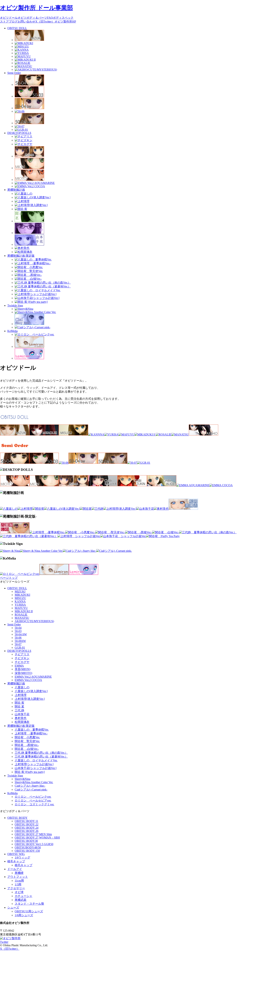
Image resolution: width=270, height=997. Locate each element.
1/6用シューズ (24, 915)
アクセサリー (16, 888)
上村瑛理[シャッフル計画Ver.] (34, 764)
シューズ (13, 907)
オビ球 (19, 892)
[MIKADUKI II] (145, 434)
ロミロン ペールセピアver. (33, 800)
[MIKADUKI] (44, 434)
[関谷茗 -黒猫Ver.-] (138, 532)
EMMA (19, 665)
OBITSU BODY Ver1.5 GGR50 (34, 844)
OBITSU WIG (16, 854)
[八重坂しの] (9, 508)
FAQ (50, 17)
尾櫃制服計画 (16, 189)
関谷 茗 (19, 706)
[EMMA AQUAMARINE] (192, 485)
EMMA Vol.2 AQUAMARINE (33, 676)
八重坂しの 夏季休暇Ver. (32, 729)
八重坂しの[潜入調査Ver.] (31, 691)
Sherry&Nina (22, 778)
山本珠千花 (22, 714)
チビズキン (22, 658)
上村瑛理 (20, 695)
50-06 (18, 637)
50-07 (18, 644)
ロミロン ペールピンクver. (33, 796)
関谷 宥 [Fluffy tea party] (30, 771)
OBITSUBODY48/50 (28, 847)
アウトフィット (17, 876)
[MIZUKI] (14, 434)
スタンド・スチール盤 (29, 903)
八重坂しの (22, 687)
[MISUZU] (73, 434)
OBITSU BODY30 (26, 840)
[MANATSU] (180, 434)
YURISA (20, 604)
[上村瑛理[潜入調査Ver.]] (119, 508)
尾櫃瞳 (19, 872)
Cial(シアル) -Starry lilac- (30, 785)
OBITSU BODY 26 (26, 830)
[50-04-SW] (83, 462)
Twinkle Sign (15, 305)
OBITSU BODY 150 (27, 850)
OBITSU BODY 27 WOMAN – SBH (37, 837)
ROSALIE (21, 614)
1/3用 (18, 884)
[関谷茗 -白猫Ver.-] (165, 532)
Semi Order (14, 72)
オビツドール (9, 17)
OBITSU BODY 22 (26, 824)
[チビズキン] (132, 485)
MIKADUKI (22, 594)
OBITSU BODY (17, 817)
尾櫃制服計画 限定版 (21, 255)
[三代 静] (97, 508)
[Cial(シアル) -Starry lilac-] (79, 550)
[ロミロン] (19, 573)
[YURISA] (111, 434)
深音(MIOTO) (23, 673)
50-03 (18, 631)
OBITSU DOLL (17, 28)
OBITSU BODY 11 (26, 821)
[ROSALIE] (163, 434)
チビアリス (22, 654)
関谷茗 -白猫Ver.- (27, 748)
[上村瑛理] (25, 508)
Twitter (4, 942)
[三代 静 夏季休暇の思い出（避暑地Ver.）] (28, 536)
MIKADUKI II (24, 611)
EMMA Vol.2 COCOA (28, 680)
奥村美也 (20, 718)
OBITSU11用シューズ (29, 911)
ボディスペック (63, 17)
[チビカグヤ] (103, 485)
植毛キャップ (16, 861)
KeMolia (12, 331)
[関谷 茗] (86, 508)
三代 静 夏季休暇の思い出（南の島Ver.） (41, 752)
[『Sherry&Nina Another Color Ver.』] (41, 550)
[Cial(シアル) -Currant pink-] (114, 550)
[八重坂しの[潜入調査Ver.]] (62, 508)
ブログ (13, 21)
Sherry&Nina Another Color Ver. (34, 782)
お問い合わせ (26, 21)
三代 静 (19, 710)
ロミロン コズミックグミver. (34, 804)
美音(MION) (22, 669)
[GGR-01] (143, 462)
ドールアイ (14, 869)
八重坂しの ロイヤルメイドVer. (36, 760)
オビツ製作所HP (65, 21)
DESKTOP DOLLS (19, 132)
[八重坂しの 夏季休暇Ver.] (14, 532)
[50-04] (14, 462)
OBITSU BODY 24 (26, 827)
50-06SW (20, 640)
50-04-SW (21, 634)
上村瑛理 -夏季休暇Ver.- (31, 733)
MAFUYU (21, 608)
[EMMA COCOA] (221, 485)
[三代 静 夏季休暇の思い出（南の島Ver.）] (208, 532)
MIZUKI (20, 591)
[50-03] (44, 462)
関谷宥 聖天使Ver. (27, 741)
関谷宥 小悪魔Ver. (27, 737)
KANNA (20, 601)
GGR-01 (20, 647)
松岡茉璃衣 (22, 721)
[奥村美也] (161, 508)
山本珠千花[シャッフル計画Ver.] (35, 768)
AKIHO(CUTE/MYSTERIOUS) (34, 621)
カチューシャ (23, 896)
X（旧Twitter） (45, 21)
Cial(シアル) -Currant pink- (31, 789)
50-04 (18, 627)
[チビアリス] (161, 485)
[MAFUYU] (126, 434)
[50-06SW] (112, 462)
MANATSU (22, 617)
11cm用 (19, 880)
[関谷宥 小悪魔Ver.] (80, 532)
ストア (4, 21)
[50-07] (132, 462)
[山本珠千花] (145, 508)
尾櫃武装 (20, 899)
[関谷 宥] (38, 508)
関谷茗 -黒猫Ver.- (27, 745)
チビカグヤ (22, 662)
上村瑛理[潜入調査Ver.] (30, 698)
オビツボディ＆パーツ (32, 17)
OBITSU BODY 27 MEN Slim (33, 834)
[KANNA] (96, 434)
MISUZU (20, 598)
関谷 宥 (19, 702)
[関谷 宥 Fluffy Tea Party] (163, 536)
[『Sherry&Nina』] (10, 550)
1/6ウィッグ (22, 857)
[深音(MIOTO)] (14, 485)
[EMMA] (73, 485)
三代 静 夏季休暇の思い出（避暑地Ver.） (41, 756)
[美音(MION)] (44, 485)
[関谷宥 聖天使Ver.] (110, 532)
